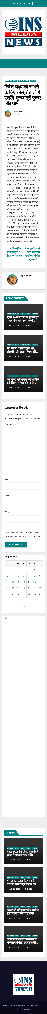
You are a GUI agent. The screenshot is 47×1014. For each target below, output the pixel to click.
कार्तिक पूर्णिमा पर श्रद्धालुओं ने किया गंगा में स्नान (14, 252)
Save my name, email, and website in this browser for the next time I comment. (23, 535)
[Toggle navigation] (42, 63)
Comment (10, 424)
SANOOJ (21, 111)
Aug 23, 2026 (14, 860)
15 (34, 582)
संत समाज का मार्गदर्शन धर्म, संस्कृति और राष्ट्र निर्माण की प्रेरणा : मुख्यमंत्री (21, 351)
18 (13, 588)
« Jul (22, 607)
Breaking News (11, 81)
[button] (32, 63)
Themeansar (24, 1009)
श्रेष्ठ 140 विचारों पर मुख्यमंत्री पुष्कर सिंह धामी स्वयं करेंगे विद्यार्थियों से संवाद (22, 320)
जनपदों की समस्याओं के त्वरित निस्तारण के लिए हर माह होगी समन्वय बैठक (22, 942)
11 (13, 582)
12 (18, 582)
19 (18, 588)
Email (8, 496)
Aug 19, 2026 (14, 947)
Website (8, 512)
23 (40, 588)
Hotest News (23, 81)
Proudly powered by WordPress (15, 1005)
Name (8, 479)
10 (7, 582)
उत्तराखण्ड (33, 81)
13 (23, 582)
